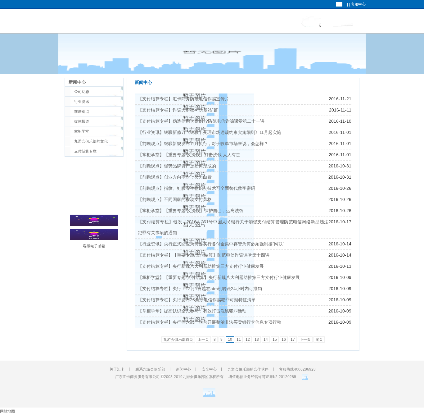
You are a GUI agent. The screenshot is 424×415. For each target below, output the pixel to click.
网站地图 (7, 411)
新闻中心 (311, 21)
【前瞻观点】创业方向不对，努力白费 (175, 177)
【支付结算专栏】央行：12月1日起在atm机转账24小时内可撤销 (200, 288)
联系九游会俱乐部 (150, 369)
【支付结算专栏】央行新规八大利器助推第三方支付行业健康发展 (201, 266)
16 (284, 339)
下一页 (305, 339)
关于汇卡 (279, 21)
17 (293, 339)
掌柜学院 (343, 21)
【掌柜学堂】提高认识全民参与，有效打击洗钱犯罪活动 (192, 310)
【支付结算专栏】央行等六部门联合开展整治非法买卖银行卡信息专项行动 (209, 322)
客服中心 (358, 4)
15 (275, 339)
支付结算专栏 (85, 151)
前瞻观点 (81, 111)
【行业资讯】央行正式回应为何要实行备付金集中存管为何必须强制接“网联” (211, 243)
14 (266, 339)
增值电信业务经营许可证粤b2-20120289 (262, 377)
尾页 (319, 339)
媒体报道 (81, 121)
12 (248, 339)
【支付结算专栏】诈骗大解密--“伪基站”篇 (178, 109)
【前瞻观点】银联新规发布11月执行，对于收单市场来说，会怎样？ (203, 143)
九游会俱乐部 (252, 21)
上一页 (203, 339)
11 (239, 339)
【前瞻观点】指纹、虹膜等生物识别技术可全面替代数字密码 (196, 188)
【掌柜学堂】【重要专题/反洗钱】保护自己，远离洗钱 (190, 210)
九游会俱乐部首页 (178, 339)
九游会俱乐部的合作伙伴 (248, 369)
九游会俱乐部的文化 (91, 141)
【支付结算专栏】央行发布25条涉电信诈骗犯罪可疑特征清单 (197, 299)
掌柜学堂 (81, 131)
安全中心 (209, 369)
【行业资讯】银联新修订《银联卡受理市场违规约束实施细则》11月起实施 (209, 132)
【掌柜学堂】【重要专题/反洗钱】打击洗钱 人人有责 (189, 154)
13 (257, 339)
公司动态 (81, 91)
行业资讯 (81, 101)
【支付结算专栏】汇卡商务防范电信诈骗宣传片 (183, 98)
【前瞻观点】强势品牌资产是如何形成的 (177, 165)
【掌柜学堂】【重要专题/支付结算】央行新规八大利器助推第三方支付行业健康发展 (219, 277)
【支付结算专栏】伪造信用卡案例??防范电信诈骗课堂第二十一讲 (201, 121)
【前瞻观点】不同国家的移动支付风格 (175, 199)
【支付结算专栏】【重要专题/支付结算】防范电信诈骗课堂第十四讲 (203, 255)
